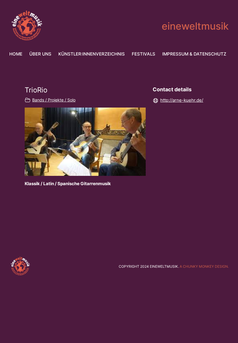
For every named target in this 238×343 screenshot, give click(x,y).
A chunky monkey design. (204, 266)
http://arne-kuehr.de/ (181, 100)
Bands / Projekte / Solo (53, 99)
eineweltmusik (195, 26)
